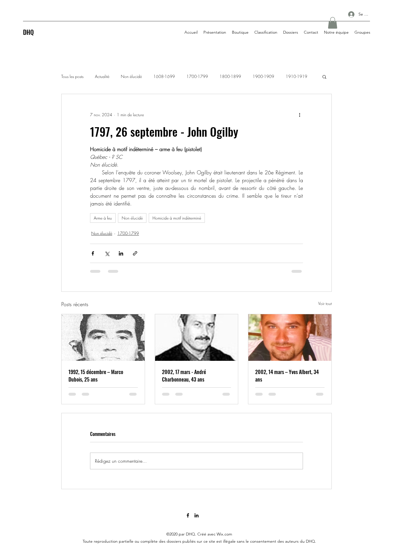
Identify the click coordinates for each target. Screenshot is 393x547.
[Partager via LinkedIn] (121, 253)
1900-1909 (263, 76)
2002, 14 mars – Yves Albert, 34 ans (287, 375)
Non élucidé (131, 76)
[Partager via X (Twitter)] (107, 253)
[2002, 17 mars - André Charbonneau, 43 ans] (196, 337)
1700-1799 (197, 76)
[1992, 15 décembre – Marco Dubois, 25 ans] (103, 337)
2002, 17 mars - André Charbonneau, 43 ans (184, 375)
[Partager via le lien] (135, 253)
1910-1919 (296, 76)
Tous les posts (72, 76)
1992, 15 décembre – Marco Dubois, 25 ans (95, 375)
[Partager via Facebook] (93, 253)
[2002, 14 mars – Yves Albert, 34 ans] (289, 337)
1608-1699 (164, 76)
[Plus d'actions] (299, 114)
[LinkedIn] (196, 515)
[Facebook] (188, 515)
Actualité (102, 76)
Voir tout (325, 303)
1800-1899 (230, 76)
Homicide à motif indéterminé (176, 218)
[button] (332, 23)
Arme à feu (103, 218)
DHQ (28, 32)
